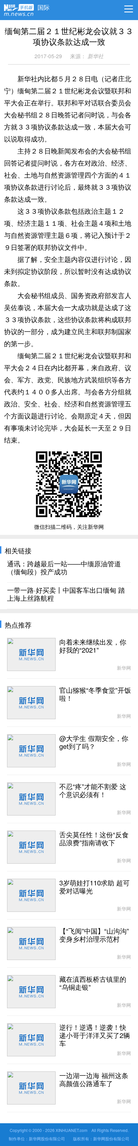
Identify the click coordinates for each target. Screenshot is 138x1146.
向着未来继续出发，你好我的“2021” (92, 646)
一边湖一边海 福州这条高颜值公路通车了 (93, 1079)
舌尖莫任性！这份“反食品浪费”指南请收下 (94, 839)
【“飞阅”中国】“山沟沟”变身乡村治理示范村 (94, 935)
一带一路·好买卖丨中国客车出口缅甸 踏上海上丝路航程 (66, 594)
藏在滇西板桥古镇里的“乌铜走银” (92, 983)
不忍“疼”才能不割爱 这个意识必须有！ (92, 790)
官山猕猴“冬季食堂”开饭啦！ (95, 694)
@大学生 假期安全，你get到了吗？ (93, 742)
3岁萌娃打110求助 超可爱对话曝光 (94, 887)
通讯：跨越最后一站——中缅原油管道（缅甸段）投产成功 (64, 568)
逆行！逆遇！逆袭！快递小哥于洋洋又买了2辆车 (94, 1035)
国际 (44, 6)
